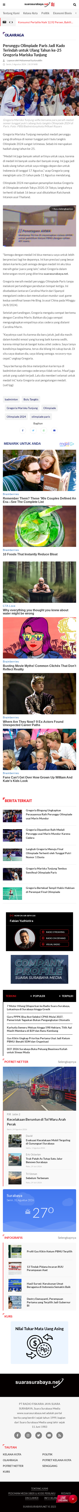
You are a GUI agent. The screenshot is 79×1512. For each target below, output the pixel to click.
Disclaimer (32, 1498)
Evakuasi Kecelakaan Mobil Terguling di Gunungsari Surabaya (48, 1142)
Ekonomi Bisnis (62, 13)
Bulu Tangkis (31, 399)
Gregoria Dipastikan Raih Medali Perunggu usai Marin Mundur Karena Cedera (48, 833)
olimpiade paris (41, 416)
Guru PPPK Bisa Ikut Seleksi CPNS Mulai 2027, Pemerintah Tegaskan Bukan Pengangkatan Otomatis (38, 1018)
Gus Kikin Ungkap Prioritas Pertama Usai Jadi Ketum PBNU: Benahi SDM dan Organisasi (38, 1040)
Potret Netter (13, 1465)
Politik (45, 13)
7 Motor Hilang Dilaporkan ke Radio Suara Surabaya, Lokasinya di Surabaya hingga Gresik (38, 1007)
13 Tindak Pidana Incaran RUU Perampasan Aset (45, 1268)
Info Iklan (50, 1498)
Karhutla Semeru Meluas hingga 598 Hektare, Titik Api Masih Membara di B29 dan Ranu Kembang (39, 1029)
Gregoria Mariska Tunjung (22, 408)
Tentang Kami (11, 13)
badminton (11, 399)
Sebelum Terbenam (37, 1178)
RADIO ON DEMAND (56, 938)
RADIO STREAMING (55, 932)
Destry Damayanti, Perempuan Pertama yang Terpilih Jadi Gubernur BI (49, 1302)
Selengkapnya (67, 1061)
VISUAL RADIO (53, 944)
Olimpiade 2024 (16, 416)
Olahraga (14, 35)
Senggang (49, 1465)
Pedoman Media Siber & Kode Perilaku (31, 1493)
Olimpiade (49, 408)
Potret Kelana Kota (56, 1460)
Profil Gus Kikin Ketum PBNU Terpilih (49, 1251)
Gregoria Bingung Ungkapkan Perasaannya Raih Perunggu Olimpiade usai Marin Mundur (49, 814)
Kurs (6, 1471)
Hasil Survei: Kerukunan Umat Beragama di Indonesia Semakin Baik (49, 1285)
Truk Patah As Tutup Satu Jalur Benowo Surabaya (44, 1160)
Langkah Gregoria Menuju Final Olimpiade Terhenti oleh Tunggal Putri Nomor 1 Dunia (48, 853)
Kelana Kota (30, 13)
